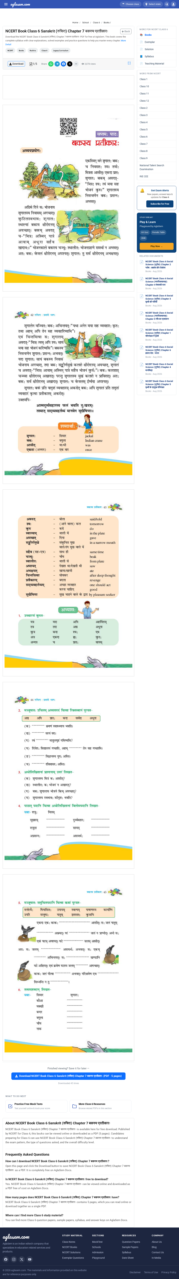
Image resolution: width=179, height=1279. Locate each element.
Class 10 (144, 86)
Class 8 (144, 151)
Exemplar (147, 42)
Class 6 (96, 22)
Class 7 (144, 143)
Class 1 (144, 79)
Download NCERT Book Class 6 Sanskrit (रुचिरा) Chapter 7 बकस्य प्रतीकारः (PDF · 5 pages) (70, 1076)
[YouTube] (30, 1259)
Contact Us (158, 1252)
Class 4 (144, 122)
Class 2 (144, 108)
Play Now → (157, 246)
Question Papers (131, 1241)
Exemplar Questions (73, 1257)
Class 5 (144, 129)
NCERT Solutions (71, 1252)
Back (127, 31)
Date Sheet (128, 1257)
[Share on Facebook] (63, 64)
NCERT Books (69, 1247)
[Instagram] (14, 1259)
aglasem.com (20, 4)
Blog (154, 1247)
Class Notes (68, 1241)
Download (17, 63)
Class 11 (144, 93)
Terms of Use (151, 1272)
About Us (157, 1241)
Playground (98, 1257)
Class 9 (144, 158)
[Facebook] (6, 1259)
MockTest (97, 1241)
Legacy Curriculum (60, 51)
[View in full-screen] (129, 63)
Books (21, 51)
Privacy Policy (168, 1272)
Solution (147, 49)
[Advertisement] (68, 87)
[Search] (167, 4)
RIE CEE (144, 176)
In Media (156, 1257)
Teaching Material (152, 63)
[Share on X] (69, 64)
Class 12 (144, 100)
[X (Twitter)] (22, 1259)
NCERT (10, 51)
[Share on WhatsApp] (50, 64)
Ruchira (33, 51)
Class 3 (144, 115)
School (85, 22)
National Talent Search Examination (152, 167)
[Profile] (173, 4)
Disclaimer (135, 1272)
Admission (97, 1252)
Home (75, 22)
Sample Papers (130, 1247)
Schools (96, 1247)
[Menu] (6, 4)
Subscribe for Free (160, 204)
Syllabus (147, 56)
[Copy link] (76, 64)
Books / (107, 22)
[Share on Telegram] (57, 64)
